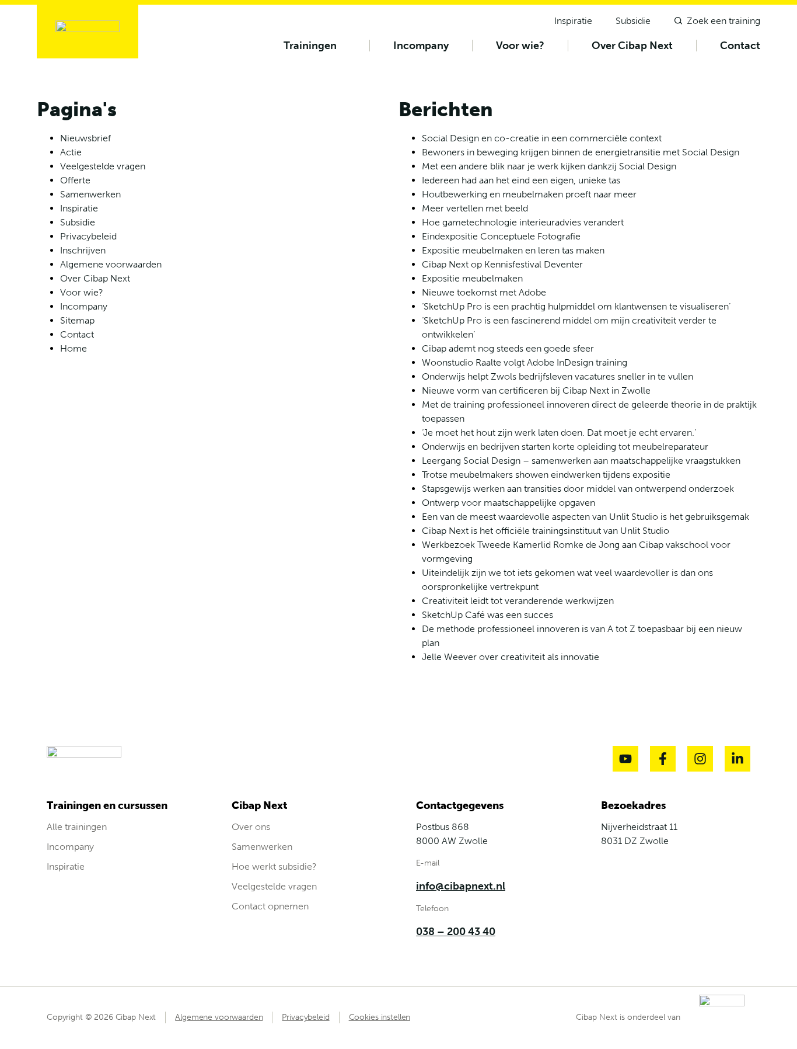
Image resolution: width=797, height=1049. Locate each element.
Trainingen (310, 45)
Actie (71, 152)
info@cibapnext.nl (460, 886)
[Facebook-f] (663, 759)
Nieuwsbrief (85, 138)
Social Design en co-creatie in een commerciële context (542, 138)
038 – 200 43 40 (455, 931)
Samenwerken (90, 194)
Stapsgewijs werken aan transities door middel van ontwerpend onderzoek (578, 488)
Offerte (75, 180)
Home (73, 348)
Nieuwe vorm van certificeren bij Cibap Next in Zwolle (536, 390)
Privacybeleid (88, 236)
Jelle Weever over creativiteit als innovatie (510, 656)
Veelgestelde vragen (102, 166)
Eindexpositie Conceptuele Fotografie (501, 236)
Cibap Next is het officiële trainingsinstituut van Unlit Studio (545, 530)
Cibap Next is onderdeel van (628, 1017)
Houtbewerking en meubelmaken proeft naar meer (529, 194)
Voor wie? (520, 45)
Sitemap (77, 320)
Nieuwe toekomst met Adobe (484, 292)
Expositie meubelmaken (472, 278)
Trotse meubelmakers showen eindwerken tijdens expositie (546, 474)
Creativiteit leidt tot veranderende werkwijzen (518, 600)
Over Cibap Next (632, 45)
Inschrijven (83, 250)
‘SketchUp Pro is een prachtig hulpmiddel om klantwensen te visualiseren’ (576, 306)
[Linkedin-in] (737, 759)
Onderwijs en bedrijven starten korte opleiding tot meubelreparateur (565, 446)
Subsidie (77, 222)
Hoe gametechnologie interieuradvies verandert (523, 222)
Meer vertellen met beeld (475, 208)
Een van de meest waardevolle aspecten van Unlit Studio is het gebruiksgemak (585, 516)
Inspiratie (79, 208)
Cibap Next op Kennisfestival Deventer (502, 264)
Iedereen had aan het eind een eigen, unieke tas (521, 180)
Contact (740, 45)
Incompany (421, 45)
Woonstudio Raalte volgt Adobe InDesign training (524, 362)
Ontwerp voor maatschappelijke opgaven (508, 502)
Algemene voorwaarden (111, 264)
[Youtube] (625, 759)
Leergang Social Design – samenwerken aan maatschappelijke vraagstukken (581, 460)
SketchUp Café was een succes (487, 614)
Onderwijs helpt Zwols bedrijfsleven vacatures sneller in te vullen (557, 376)
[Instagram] (700, 759)
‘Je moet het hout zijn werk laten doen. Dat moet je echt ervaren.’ (559, 432)
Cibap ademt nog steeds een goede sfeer (508, 348)
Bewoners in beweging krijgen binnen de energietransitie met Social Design (580, 152)
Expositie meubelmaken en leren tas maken (513, 250)
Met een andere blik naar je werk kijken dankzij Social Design (549, 166)
